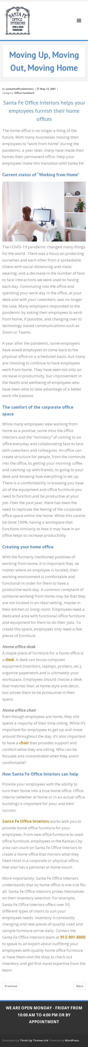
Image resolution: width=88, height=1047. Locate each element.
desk (9, 659)
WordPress (72, 1040)
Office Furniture (24, 93)
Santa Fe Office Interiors (25, 821)
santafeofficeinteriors (20, 88)
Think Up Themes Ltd (34, 1040)
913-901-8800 (73, 937)
